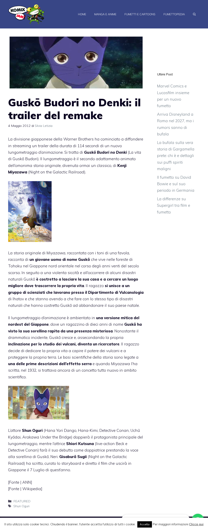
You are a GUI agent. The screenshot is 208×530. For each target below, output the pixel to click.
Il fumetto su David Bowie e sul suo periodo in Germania (175, 184)
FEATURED (21, 501)
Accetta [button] (145, 524)
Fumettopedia (174, 14)
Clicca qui (196, 524)
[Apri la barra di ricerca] (194, 14)
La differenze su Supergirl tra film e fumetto (173, 205)
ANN (26, 482)
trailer (43, 145)
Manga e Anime (105, 14)
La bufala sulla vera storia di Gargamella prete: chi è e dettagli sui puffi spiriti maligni (175, 155)
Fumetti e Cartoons (140, 14)
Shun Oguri (21, 506)
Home (82, 14)
